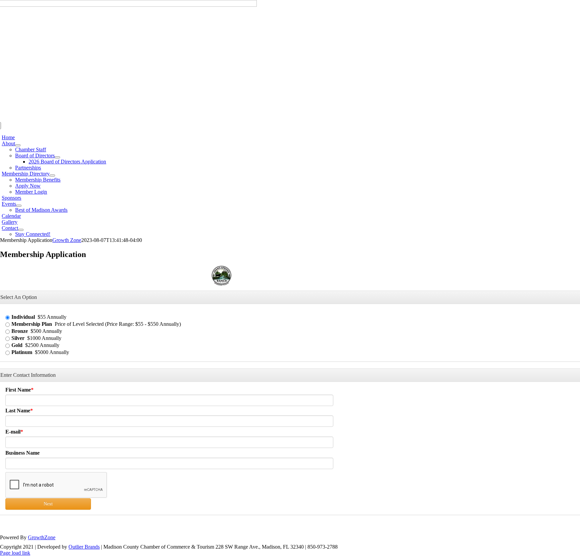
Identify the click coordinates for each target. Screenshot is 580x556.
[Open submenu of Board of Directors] (57, 157)
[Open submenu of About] (17, 145)
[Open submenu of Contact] (20, 230)
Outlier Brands (84, 547)
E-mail (12, 432)
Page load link (15, 553)
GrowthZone (41, 537)
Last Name (17, 410)
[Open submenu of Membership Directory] (52, 175)
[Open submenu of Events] (18, 206)
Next (48, 503)
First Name (18, 390)
